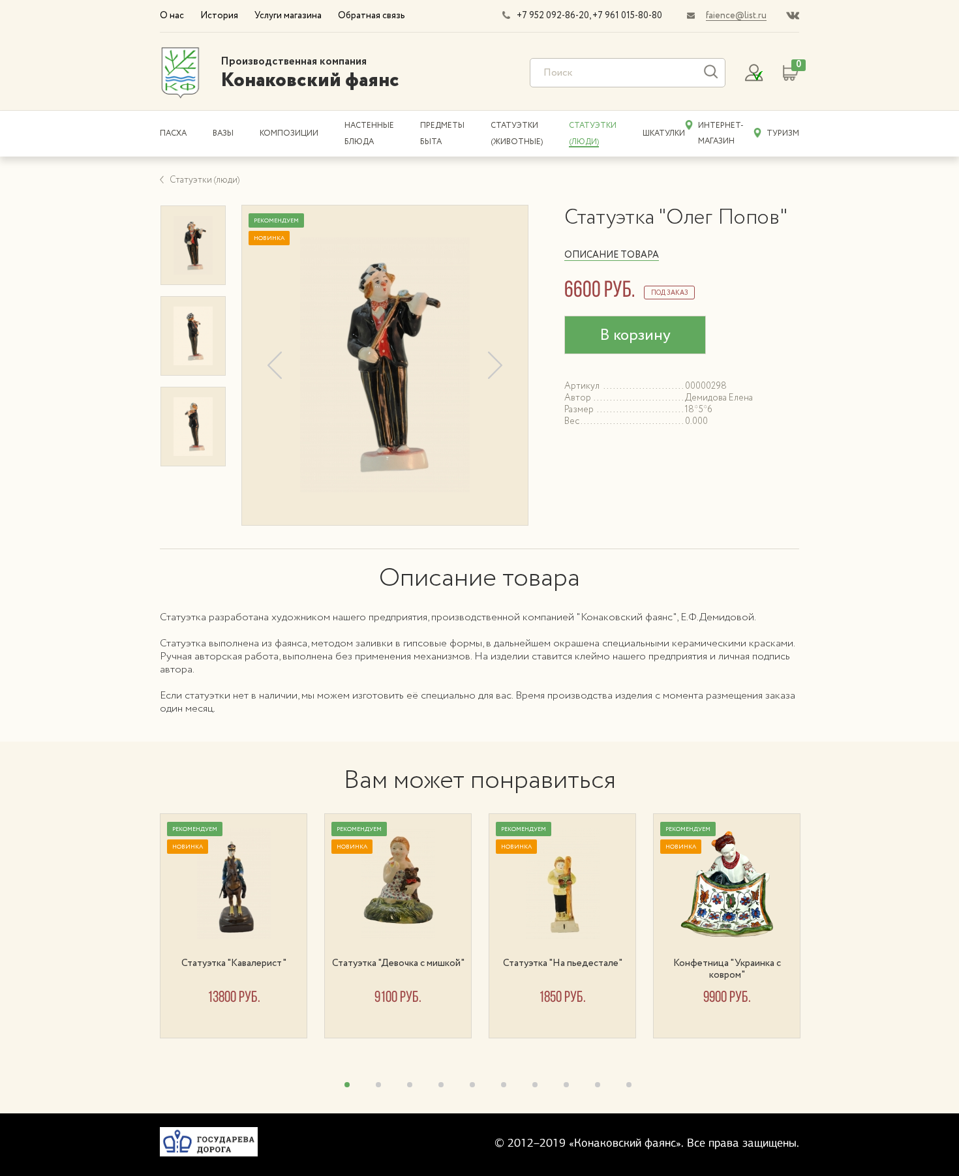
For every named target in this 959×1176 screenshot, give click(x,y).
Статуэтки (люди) (204, 180)
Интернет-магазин (721, 133)
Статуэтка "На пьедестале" (562, 963)
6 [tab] (503, 1084)
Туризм (783, 133)
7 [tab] (535, 1084)
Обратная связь (371, 15)
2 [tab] (378, 1084)
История (219, 15)
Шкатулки (664, 133)
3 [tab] (409, 1084)
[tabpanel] (242, 925)
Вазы (223, 133)
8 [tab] (566, 1084)
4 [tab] (441, 1084)
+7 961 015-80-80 (627, 15)
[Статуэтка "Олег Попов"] (385, 364)
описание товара (611, 255)
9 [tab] (597, 1084)
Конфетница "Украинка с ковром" (727, 969)
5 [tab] (472, 1084)
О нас (172, 15)
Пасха (173, 133)
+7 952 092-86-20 (553, 15)
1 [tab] (347, 1084)
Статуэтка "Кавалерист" (233, 963)
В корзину (635, 335)
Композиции (289, 133)
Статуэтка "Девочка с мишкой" (398, 963)
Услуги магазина (288, 15)
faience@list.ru (736, 15)
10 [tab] (629, 1084)
